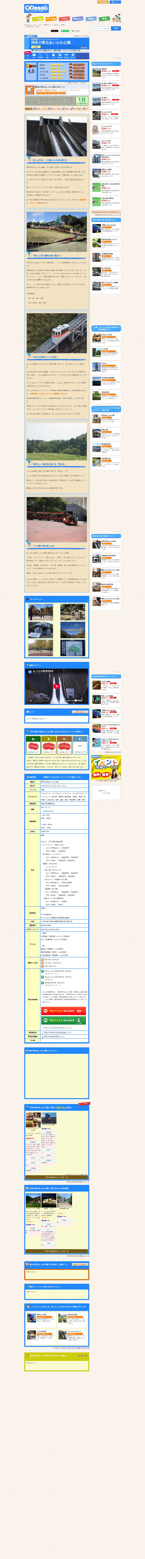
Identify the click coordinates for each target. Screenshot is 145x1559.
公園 (35, 47)
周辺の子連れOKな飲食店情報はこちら (58, 1032)
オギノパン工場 (35, 203)
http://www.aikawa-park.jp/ (50, 929)
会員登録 (104, 2)
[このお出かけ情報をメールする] (75, 31)
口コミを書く (81, 712)
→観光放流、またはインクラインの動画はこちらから (48, 393)
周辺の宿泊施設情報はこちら (54, 1036)
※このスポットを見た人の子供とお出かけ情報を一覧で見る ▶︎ (71, 1348)
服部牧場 (83, 200)
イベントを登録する (81, 1264)
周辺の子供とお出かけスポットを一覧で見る (104, 212)
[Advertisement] (85, 8)
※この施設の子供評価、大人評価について (77, 82)
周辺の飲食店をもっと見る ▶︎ (57, 1177)
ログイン (117, 2)
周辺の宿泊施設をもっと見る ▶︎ (57, 1251)
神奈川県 (84, 48)
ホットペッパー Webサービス (80, 1174)
